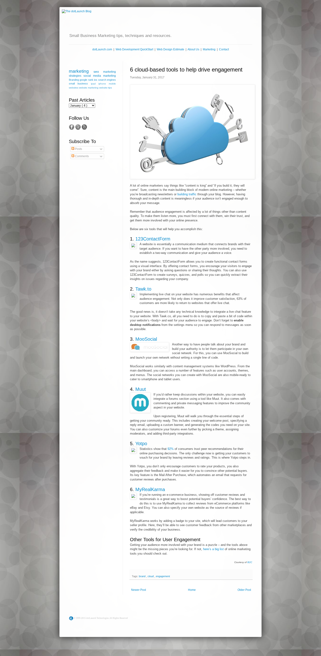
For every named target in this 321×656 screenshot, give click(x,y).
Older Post (244, 590)
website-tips (105, 87)
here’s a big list (213, 549)
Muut (140, 389)
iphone (103, 83)
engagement (163, 576)
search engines (107, 79)
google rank (87, 79)
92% (171, 449)
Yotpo (141, 443)
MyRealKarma (150, 489)
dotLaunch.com (102, 49)
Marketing (209, 49)
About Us (193, 49)
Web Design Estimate (170, 49)
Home (192, 590)
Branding (74, 79)
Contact (224, 49)
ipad (94, 83)
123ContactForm (152, 238)
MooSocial (146, 339)
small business (80, 83)
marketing (81, 71)
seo (98, 71)
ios (96, 79)
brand (142, 576)
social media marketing (99, 75)
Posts (78, 149)
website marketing (89, 87)
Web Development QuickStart (134, 49)
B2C (249, 562)
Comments (81, 156)
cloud (151, 576)
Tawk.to (143, 289)
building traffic (186, 194)
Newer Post (138, 590)
